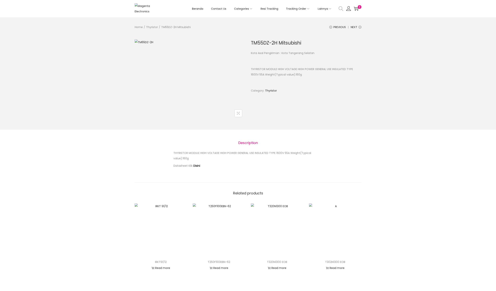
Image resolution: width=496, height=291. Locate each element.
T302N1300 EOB (335, 262)
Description (248, 142)
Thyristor (152, 27)
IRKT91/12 (161, 262)
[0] (356, 8)
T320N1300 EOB (277, 262)
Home (139, 27)
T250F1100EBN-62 (219, 262)
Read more (162, 268)
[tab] (248, 143)
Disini (196, 166)
